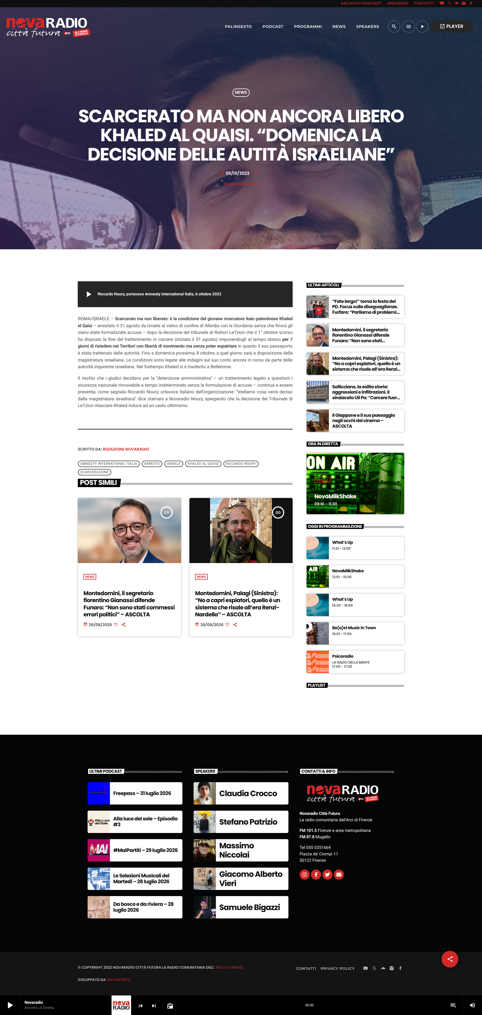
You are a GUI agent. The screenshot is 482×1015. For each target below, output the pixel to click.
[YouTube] (442, 4)
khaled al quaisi (203, 464)
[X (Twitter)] (449, 4)
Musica (322, 480)
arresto (152, 464)
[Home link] (36, 26)
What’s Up (342, 542)
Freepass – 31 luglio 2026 (142, 793)
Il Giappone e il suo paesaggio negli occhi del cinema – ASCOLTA (363, 420)
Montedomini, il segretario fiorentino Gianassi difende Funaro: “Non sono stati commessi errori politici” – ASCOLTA (129, 603)
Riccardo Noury (241, 464)
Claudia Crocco (248, 793)
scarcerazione (94, 472)
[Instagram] (464, 4)
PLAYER (451, 26)
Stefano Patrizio (248, 822)
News (241, 93)
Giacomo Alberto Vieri (250, 879)
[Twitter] (327, 875)
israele (174, 464)
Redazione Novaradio (126, 449)
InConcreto (119, 979)
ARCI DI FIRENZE (229, 967)
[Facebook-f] (316, 875)
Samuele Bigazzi (249, 907)
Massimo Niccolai (236, 850)
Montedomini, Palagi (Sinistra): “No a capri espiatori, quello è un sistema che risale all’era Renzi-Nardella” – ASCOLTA (237, 603)
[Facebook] (471, 4)
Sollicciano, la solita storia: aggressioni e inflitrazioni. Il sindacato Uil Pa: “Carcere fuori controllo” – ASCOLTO (365, 395)
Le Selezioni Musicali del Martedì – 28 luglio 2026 (141, 878)
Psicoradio (342, 656)
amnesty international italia (108, 464)
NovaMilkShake (335, 496)
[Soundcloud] (456, 4)
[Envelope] (339, 875)
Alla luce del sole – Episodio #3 (145, 822)
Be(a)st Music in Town (354, 628)
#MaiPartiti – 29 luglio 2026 (145, 850)
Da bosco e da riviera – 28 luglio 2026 (143, 907)
